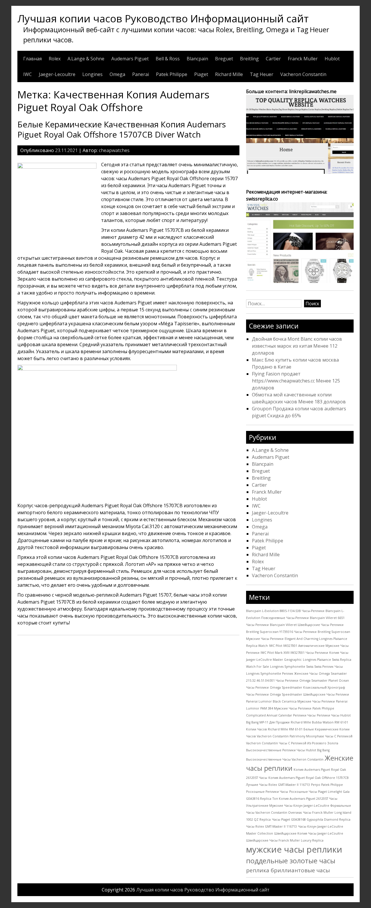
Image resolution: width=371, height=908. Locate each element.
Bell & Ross (168, 58)
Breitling (249, 58)
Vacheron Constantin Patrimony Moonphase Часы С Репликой (304, 736)
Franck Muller (303, 58)
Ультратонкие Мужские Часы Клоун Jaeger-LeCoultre (287, 806)
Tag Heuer (261, 74)
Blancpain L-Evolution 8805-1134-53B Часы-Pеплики (285, 611)
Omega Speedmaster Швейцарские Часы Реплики (309, 694)
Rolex (55, 58)
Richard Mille (229, 74)
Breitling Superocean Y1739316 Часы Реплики (281, 632)
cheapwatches (114, 150)
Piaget (201, 74)
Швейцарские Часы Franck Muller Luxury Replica (284, 840)
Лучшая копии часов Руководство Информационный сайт (163, 18)
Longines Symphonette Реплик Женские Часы (282, 673)
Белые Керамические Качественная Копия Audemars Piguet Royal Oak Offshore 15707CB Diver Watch (121, 129)
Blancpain (197, 58)
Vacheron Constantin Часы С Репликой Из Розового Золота (292, 743)
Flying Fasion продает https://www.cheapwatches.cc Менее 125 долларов (296, 381)
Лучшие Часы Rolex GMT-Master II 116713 (278, 785)
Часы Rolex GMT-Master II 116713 (271, 826)
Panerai (140, 74)
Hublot (332, 58)
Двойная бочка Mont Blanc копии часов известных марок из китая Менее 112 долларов (297, 346)
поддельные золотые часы (290, 860)
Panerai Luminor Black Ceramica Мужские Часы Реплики (290, 701)
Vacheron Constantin (303, 74)
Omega (117, 74)
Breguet (224, 58)
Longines (92, 74)
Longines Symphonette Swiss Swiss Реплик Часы (306, 667)
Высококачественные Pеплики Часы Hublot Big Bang (288, 750)
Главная (32, 58)
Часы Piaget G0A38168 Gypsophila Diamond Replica (311, 819)
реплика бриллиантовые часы (288, 870)
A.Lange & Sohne (86, 58)
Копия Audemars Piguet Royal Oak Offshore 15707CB (308, 778)
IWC (27, 74)
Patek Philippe (171, 74)
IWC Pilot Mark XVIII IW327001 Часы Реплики (294, 653)
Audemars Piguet (130, 58)
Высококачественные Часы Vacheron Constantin (284, 759)
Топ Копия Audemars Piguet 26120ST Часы (304, 799)
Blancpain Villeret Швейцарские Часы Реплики (306, 625)
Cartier (273, 58)
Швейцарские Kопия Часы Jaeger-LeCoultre (308, 833)
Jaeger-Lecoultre (57, 74)
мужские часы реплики (294, 849)
